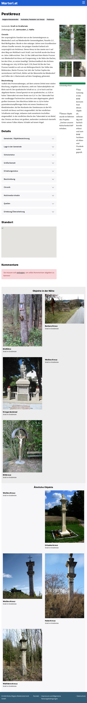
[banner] (9, 3)
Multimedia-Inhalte (12, 195)
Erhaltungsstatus (11, 171)
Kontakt (36, 696)
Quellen (7, 203)
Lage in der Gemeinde (13, 146)
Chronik (7, 187)
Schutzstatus (9, 155)
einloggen (21, 272)
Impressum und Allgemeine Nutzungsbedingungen (51, 697)
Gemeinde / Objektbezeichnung (16, 138)
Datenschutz (81, 696)
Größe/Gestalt (9, 163)
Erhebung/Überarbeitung (14, 211)
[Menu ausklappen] (83, 3)
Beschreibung (9, 179)
